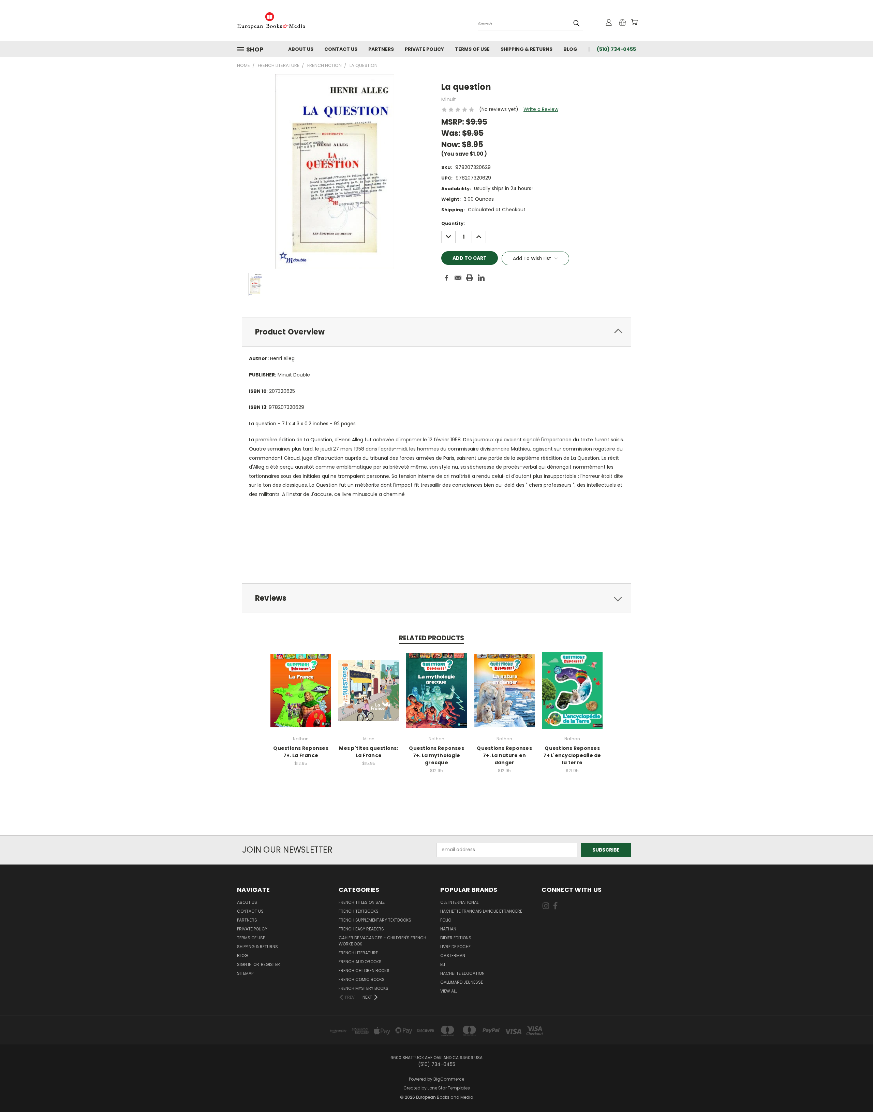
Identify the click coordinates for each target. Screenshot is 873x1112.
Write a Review (540, 109)
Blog (570, 49)
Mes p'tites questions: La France (368, 752)
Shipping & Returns (526, 49)
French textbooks (359, 911)
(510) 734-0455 (616, 49)
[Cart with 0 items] (634, 22)
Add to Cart (301, 696)
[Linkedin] (481, 277)
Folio (445, 920)
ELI (442, 964)
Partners (381, 49)
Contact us (340, 49)
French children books (364, 970)
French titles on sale (362, 902)
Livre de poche (455, 947)
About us (300, 49)
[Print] (469, 277)
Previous (855, 1090)
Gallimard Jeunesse (461, 982)
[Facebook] (446, 277)
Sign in (245, 964)
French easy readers (361, 929)
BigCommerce (448, 1079)
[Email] (458, 277)
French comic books (362, 979)
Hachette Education (462, 973)
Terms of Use (472, 49)
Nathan (448, 929)
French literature (358, 953)
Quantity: (453, 223)
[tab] (436, 332)
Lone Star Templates (449, 1088)
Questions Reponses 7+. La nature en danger (504, 755)
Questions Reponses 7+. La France (300, 752)
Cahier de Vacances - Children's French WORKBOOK (382, 941)
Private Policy (424, 49)
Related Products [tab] (431, 638)
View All (448, 991)
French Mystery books (363, 988)
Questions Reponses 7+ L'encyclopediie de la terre (572, 755)
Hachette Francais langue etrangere (481, 911)
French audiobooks (360, 962)
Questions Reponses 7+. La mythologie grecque (436, 755)
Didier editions (455, 938)
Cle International (459, 902)
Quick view (301, 683)
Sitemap (245, 973)
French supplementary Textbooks (375, 920)
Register (270, 964)
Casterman (452, 955)
